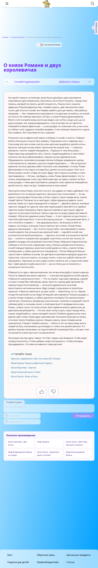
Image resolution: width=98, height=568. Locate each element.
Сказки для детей (17, 37)
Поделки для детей (18, 562)
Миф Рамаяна (43, 442)
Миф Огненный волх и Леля (25, 372)
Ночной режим (52, 44)
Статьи (70, 562)
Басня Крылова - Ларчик (23, 367)
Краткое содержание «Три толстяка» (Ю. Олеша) (35, 358)
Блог (10, 554)
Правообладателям (47, 562)
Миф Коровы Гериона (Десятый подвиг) (31, 363)
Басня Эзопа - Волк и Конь (24, 376)
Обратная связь (46, 554)
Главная (5, 37)
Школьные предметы (78, 554)
